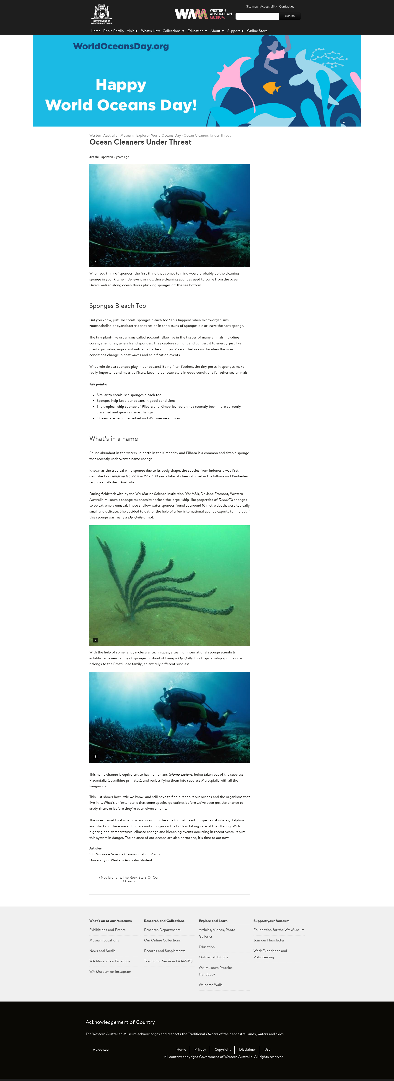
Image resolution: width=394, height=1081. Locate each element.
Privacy (200, 1050)
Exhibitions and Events (107, 930)
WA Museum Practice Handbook (216, 971)
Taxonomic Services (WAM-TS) (168, 961)
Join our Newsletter (269, 940)
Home (95, 31)
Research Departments (162, 930)
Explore (142, 135)
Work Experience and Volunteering (270, 954)
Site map (252, 6)
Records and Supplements (164, 951)
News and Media (102, 951)
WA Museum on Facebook (109, 961)
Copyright (223, 1050)
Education (197, 31)
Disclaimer (247, 1050)
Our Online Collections (162, 940)
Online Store (257, 31)
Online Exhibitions (213, 957)
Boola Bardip (113, 31)
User (268, 1050)
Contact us (286, 6)
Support (235, 31)
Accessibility (268, 6)
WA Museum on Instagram (110, 972)
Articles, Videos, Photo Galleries (217, 933)
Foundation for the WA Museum (279, 930)
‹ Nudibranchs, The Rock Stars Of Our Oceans (129, 879)
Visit (132, 31)
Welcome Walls (211, 985)
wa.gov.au (101, 1050)
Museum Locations (104, 940)
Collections (173, 31)
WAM (112, 135)
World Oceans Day (166, 135)
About (216, 31)
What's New (150, 31)
